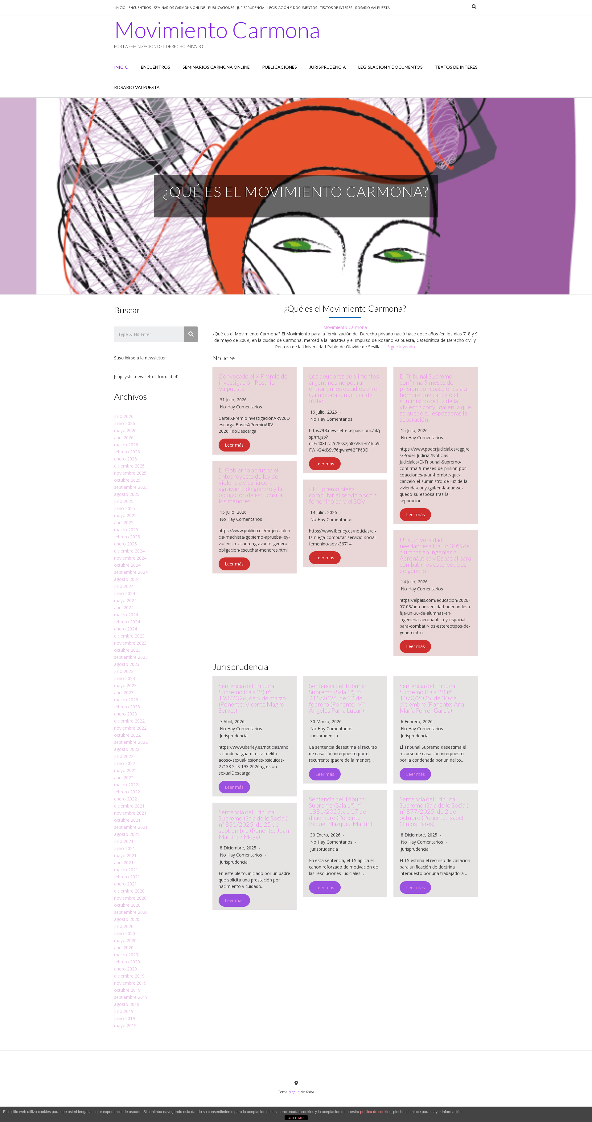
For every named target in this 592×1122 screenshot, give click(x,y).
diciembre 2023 (129, 636)
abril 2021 (124, 862)
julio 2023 (124, 671)
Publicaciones (221, 7)
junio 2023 (124, 678)
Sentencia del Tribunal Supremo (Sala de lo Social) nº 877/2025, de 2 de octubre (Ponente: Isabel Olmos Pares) (434, 811)
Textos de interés (336, 7)
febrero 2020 (127, 962)
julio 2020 (124, 926)
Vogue (294, 1091)
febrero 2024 (127, 622)
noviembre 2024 (130, 558)
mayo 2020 (125, 940)
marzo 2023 (126, 700)
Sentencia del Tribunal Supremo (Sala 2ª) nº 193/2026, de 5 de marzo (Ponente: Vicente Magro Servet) (252, 698)
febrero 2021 (127, 877)
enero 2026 (125, 459)
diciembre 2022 (129, 721)
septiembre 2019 (131, 997)
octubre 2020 (127, 905)
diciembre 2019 (129, 976)
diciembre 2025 (129, 466)
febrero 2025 (127, 537)
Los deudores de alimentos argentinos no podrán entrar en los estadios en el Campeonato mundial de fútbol (344, 388)
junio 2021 (124, 848)
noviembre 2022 (130, 728)
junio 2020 (124, 933)
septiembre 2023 (131, 657)
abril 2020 (124, 947)
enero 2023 (125, 714)
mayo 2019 (125, 1025)
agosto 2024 (126, 579)
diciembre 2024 (129, 551)
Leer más (234, 445)
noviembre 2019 (130, 983)
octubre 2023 (127, 650)
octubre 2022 (127, 735)
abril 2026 (124, 437)
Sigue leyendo (401, 347)
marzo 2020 (126, 955)
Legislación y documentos (292, 7)
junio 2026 (124, 423)
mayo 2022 (125, 770)
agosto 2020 (126, 919)
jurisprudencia (250, 7)
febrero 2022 (127, 792)
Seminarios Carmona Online (179, 7)
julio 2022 (124, 756)
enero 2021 (125, 884)
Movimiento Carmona (217, 29)
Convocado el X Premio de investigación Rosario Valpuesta (253, 382)
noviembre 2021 (130, 813)
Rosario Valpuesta (372, 7)
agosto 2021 (126, 834)
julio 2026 (124, 416)
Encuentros (140, 7)
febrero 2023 (127, 707)
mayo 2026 (125, 430)
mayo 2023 (125, 685)
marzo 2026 (126, 445)
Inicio (120, 7)
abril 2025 (124, 522)
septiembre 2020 (131, 912)
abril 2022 (124, 777)
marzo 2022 (126, 785)
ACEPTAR (296, 1118)
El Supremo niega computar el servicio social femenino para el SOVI (343, 495)
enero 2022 (125, 799)
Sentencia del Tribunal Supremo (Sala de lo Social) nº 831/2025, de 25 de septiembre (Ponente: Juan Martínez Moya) (254, 824)
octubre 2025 (127, 480)
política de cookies (375, 1112)
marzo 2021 (126, 870)
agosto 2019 (126, 1004)
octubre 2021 (127, 820)
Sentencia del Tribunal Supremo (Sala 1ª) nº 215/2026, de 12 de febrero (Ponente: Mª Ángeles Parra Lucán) (337, 698)
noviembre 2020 (130, 898)
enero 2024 (125, 629)
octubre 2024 (127, 565)
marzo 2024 (126, 615)
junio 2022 (124, 763)
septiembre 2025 (131, 487)
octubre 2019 (127, 990)
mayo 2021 (125, 855)
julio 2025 (124, 501)
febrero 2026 (127, 452)
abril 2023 (124, 692)
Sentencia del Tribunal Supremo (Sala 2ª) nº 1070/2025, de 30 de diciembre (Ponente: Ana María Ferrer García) (432, 698)
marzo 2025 (126, 530)
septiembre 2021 (131, 827)
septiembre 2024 (131, 572)
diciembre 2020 (129, 891)
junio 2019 (124, 1018)
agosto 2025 (126, 494)
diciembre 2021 (129, 806)
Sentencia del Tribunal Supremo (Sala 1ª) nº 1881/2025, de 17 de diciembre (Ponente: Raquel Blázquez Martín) (340, 811)
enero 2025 (125, 544)
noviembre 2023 (130, 643)
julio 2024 (124, 586)
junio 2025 (124, 508)
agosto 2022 (126, 749)
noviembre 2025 (130, 473)
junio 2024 (124, 593)
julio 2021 (124, 841)
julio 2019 (124, 1011)
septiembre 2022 (131, 742)
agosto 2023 (126, 664)
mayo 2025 (125, 515)
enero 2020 (125, 969)
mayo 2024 (125, 600)
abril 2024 (124, 607)
